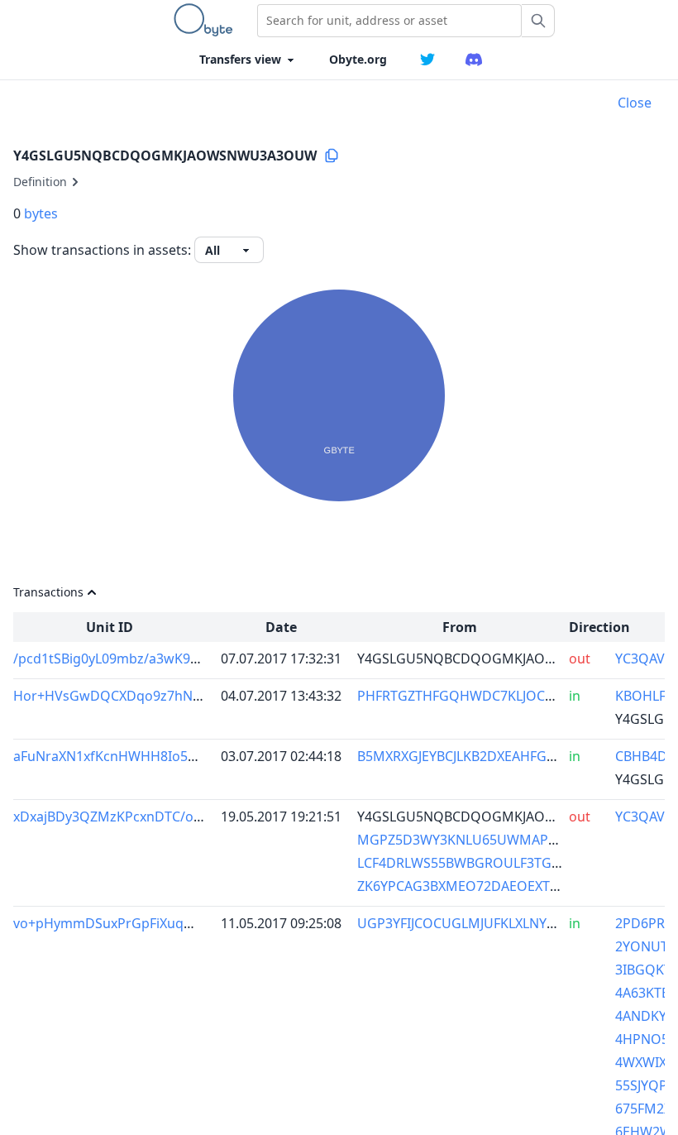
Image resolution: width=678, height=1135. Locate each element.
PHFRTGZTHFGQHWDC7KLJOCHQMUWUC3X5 (499, 696)
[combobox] (389, 20)
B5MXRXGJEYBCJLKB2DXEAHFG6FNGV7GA (485, 756)
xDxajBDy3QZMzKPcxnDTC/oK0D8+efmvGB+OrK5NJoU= (187, 816)
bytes (41, 213)
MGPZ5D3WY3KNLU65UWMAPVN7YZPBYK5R (497, 840)
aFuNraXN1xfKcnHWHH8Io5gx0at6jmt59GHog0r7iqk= (181, 756)
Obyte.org (358, 59)
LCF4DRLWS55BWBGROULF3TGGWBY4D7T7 (493, 863)
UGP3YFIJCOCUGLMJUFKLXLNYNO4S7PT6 (485, 923)
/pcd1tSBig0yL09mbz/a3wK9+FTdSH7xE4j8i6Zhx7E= (172, 658)
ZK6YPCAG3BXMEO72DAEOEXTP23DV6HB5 (490, 886)
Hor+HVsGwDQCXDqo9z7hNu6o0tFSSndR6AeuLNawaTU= (193, 696)
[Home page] (206, 20)
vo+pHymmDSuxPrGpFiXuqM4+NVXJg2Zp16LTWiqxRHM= (191, 923)
